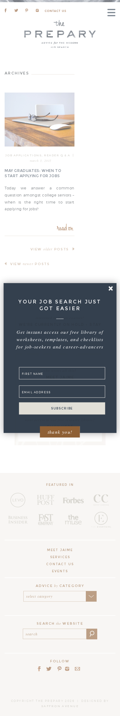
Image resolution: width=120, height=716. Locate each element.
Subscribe (62, 408)
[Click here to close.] (110, 288)
